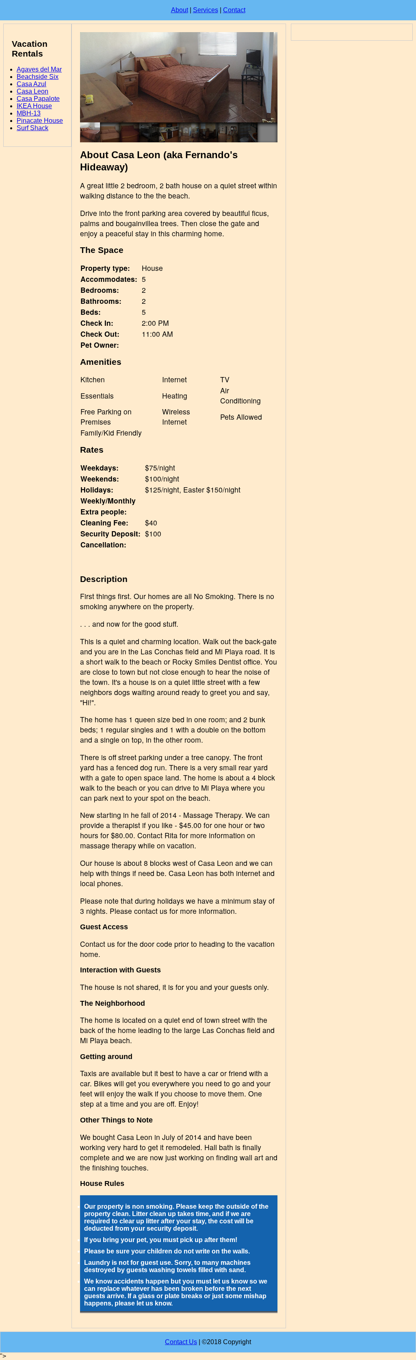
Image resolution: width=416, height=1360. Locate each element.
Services (205, 10)
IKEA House (34, 105)
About (179, 10)
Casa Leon (32, 91)
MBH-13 (29, 113)
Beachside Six (37, 76)
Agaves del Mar (39, 69)
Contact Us (181, 1341)
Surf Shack (32, 127)
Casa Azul (31, 84)
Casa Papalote (38, 98)
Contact (234, 10)
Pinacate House (40, 120)
